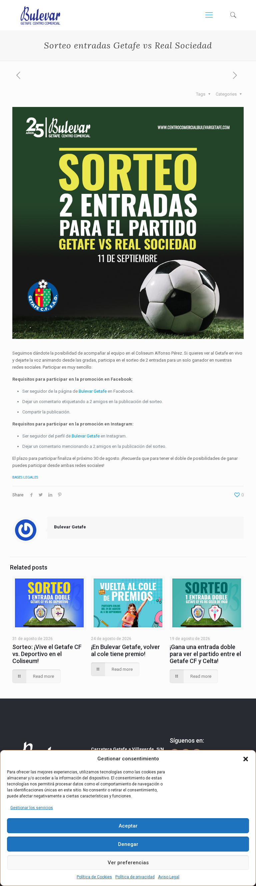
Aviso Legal (168, 877)
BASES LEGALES (25, 477)
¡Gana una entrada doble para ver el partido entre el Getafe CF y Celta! (205, 653)
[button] (245, 759)
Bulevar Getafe (93, 391)
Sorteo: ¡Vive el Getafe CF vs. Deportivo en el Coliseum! (47, 653)
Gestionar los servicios (31, 807)
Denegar (128, 844)
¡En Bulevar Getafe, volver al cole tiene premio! (125, 650)
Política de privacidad (135, 877)
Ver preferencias (128, 863)
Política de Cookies (94, 877)
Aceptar (128, 826)
